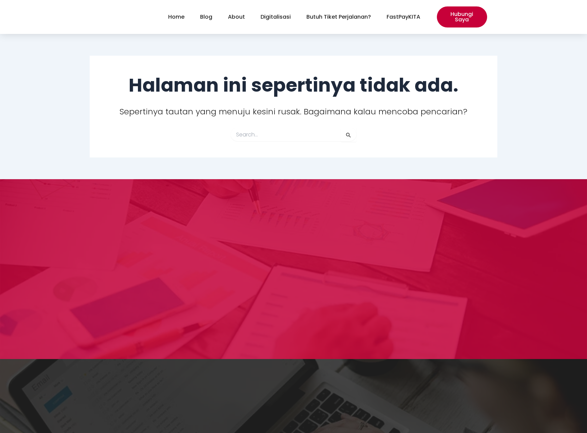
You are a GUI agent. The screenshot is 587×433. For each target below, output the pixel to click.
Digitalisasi (276, 17)
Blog (206, 17)
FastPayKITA (403, 17)
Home (176, 17)
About (236, 17)
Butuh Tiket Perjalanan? (338, 17)
